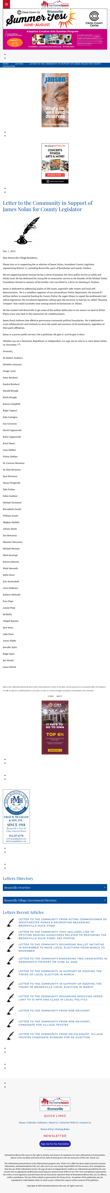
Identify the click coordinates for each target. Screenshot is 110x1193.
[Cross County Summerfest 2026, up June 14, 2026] (55, 18)
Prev (51, 696)
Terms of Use (47, 1129)
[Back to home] (55, 7)
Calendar (31, 1122)
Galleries (42, 1122)
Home (22, 1122)
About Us (53, 1122)
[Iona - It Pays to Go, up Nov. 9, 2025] (55, 727)
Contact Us (85, 1122)
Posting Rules (62, 1129)
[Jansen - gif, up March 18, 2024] (55, 100)
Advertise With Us (69, 1122)
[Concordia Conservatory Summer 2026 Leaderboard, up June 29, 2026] (55, 39)
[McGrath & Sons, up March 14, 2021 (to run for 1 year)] (16, 816)
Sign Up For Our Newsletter (55, 1143)
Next (59, 696)
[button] (6, 4)
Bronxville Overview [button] (17, 887)
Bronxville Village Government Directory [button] (30, 900)
